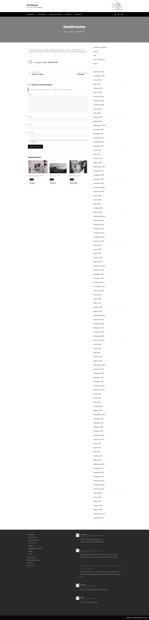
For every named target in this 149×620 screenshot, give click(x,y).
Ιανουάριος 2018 (98, 130)
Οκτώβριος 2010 (98, 481)
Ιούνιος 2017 (97, 150)
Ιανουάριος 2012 (98, 419)
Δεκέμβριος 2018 (98, 101)
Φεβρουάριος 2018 (99, 125)
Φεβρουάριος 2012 (99, 415)
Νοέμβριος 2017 (98, 134)
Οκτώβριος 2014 (98, 282)
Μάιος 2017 (97, 154)
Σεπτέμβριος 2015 (99, 237)
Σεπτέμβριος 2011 (98, 435)
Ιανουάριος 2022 (98, 72)
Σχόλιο (30, 94)
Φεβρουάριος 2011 (99, 464)
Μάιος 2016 (97, 204)
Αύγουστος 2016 (98, 192)
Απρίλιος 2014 (98, 307)
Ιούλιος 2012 (97, 394)
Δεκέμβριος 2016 (98, 175)
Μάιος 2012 (97, 402)
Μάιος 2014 (97, 303)
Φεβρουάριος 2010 (99, 514)
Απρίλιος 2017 (98, 158)
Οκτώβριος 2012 (98, 382)
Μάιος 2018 (97, 113)
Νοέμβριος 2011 (98, 427)
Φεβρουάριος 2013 (99, 365)
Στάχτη (32, 183)
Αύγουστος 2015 (98, 241)
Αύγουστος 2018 (98, 105)
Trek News (92, 585)
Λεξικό (30, 551)
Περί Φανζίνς (32, 537)
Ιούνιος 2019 (97, 80)
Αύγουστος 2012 (98, 390)
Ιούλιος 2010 (97, 493)
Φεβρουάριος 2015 (99, 266)
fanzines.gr (32, 5)
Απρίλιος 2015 (98, 258)
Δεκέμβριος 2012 (98, 373)
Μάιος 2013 (97, 353)
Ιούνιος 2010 (97, 497)
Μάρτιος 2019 (97, 92)
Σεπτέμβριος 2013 (99, 336)
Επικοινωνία (78, 14)
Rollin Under (89, 567)
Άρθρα (95, 51)
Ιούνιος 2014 (97, 299)
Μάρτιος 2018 (97, 121)
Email (30, 124)
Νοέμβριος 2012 (98, 377)
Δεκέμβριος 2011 (98, 423)
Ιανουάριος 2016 (98, 220)
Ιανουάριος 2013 (98, 369)
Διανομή (30, 546)
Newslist (129, 618)
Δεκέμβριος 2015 (98, 225)
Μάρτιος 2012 (97, 410)
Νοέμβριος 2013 (98, 328)
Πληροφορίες (30, 14)
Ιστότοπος (31, 132)
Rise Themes (144, 618)
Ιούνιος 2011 (97, 448)
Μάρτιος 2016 (97, 212)
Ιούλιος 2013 (97, 344)
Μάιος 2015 (97, 253)
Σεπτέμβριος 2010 (99, 485)
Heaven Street (91, 597)
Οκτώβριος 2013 (98, 332)
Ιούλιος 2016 (97, 196)
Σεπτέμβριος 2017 (99, 142)
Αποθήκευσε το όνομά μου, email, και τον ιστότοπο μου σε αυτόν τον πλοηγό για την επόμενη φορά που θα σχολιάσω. (58, 141)
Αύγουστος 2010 (98, 489)
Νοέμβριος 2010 (98, 477)
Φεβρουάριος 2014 (99, 315)
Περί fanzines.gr (33, 540)
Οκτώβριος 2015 (98, 233)
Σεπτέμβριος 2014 (99, 287)
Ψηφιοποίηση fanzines (35, 548)
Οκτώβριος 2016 (98, 183)
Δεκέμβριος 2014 (98, 274)
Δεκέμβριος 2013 (98, 324)
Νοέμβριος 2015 (98, 229)
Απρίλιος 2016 (98, 208)
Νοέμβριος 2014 (98, 278)
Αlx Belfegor (84, 550)
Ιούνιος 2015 (97, 249)
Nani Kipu (73, 183)
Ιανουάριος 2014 (98, 320)
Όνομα (30, 116)
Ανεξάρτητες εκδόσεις (55, 14)
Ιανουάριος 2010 (98, 518)
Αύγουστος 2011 (98, 439)
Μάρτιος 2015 (97, 262)
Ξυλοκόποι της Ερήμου (97, 535)
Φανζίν (31, 179)
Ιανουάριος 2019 (98, 97)
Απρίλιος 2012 (97, 406)
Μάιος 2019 (97, 84)
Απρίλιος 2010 (98, 505)
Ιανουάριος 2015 (98, 270)
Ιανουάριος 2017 (98, 171)
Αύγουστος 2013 (98, 340)
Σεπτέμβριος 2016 (99, 187)
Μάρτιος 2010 (97, 510)
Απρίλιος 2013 (97, 357)
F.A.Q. (30, 554)
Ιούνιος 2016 (97, 200)
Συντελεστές (32, 543)
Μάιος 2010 (97, 501)
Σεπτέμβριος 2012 (99, 386)
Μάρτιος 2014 (97, 311)
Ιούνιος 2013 (97, 349)
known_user (53, 62)
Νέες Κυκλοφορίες (99, 60)
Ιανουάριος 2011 (98, 468)
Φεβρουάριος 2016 (99, 216)
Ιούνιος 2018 (97, 109)
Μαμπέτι (53, 183)
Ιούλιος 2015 (97, 245)
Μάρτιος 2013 (97, 361)
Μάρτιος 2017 (97, 163)
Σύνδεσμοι (68, 14)
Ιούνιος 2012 (97, 398)
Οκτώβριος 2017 (98, 138)
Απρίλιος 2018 (98, 117)
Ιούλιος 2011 (97, 444)
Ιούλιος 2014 (97, 295)
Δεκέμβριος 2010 (98, 472)
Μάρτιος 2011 (97, 460)
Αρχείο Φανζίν (42, 14)
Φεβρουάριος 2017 (99, 167)
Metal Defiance (96, 550)
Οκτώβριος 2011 (98, 431)
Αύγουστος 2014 (98, 291)
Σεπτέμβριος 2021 (99, 76)
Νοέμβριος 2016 (98, 179)
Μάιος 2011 (96, 452)
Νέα (94, 55)
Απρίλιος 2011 (97, 456)
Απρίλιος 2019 (97, 88)
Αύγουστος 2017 (98, 146)
